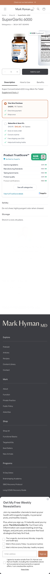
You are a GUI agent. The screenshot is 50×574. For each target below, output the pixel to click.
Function (6, 394)
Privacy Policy (25, 569)
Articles (6, 352)
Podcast (6, 347)
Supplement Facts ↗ (10, 92)
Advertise (7, 412)
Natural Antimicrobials (12, 287)
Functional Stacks (10, 436)
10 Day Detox (8, 473)
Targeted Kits (8, 442)
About (5, 389)
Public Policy (8, 406)
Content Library (9, 364)
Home (4, 15)
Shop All (12, 15)
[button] (5, 9)
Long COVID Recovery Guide (14, 490)
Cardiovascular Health (12, 293)
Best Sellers (8, 448)
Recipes (6, 358)
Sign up (42, 554)
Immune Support (31, 287)
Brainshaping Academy (12, 478)
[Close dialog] (48, 499)
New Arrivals (8, 454)
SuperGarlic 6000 (24, 15)
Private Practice (9, 400)
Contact (6, 370)
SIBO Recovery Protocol (12, 484)
